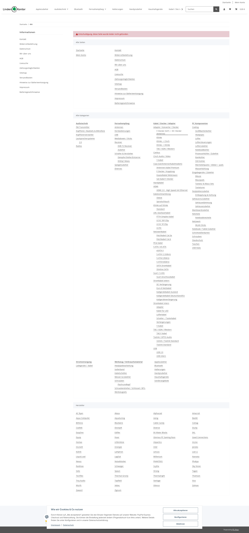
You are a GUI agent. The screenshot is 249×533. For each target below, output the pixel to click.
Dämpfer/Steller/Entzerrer (129, 157)
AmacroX (196, 413)
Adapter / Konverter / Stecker (166, 127)
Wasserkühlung (202, 168)
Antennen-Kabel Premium (168, 167)
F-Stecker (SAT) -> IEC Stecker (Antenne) (169, 132)
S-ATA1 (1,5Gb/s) (164, 254)
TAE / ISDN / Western (166, 148)
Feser (117, 437)
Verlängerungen (164, 322)
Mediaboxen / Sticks (123, 138)
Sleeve (159, 197)
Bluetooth (158, 365)
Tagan (195, 471)
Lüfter (197, 138)
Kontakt (118, 50)
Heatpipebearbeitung (124, 365)
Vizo (194, 480)
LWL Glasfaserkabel (161, 213)
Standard (161, 209)
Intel (155, 447)
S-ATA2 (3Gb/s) (163, 258)
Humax (79, 442)
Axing (155, 418)
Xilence (156, 485)
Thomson (196, 476)
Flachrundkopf (124, 384)
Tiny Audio (80, 480)
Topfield (118, 480)
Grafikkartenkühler (203, 131)
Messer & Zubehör (123, 377)
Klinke (159, 137)
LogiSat (118, 456)
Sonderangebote (161, 380)
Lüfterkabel (161, 314)
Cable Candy (158, 423)
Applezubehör (160, 362)
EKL (193, 432)
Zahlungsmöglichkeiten (125, 79)
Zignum (118, 490)
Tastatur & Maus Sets (204, 183)
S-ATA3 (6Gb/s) (163, 262)
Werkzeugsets (121, 392)
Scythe (156, 466)
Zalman (195, 485)
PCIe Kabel (158, 243)
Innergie (118, 447)
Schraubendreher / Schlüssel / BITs (130, 388)
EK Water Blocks (160, 432)
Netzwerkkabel (159, 231)
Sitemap (118, 84)
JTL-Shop (235, 530)
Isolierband (120, 369)
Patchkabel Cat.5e (164, 235)
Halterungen (159, 369)
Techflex (79, 476)
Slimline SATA (162, 269)
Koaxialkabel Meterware (167, 175)
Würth (78, 485)
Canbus (156, 152)
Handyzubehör (160, 373)
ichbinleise (119, 442)
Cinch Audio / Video (161, 156)
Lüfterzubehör (201, 146)
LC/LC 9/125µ (162, 224)
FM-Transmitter (82, 127)
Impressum (55, 525)
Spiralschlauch (163, 201)
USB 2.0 (160, 352)
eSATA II (160, 250)
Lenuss (156, 451)
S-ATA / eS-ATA (159, 246)
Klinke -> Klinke (163, 145)
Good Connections (200, 437)
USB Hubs (196, 247)
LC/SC (159, 228)
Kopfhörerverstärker (85, 134)
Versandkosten (121, 88)
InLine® (79, 447)
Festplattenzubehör (200, 191)
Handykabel (158, 182)
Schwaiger (119, 466)
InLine (195, 442)
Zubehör (121, 150)
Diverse (156, 427)
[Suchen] (216, 9)
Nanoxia (195, 456)
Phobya (195, 461)
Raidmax (80, 466)
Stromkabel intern (161, 303)
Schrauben (197, 236)
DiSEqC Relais (124, 161)
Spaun (117, 471)
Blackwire (119, 423)
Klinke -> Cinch (163, 141)
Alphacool (157, 413)
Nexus (78, 461)
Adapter (160, 307)
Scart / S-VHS (159, 273)
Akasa (117, 413)
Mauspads (199, 180)
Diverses (118, 168)
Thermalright (159, 476)
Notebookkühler (202, 150)
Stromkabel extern (161, 280)
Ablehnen (180, 524)
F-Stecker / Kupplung (166, 171)
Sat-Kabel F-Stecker (165, 179)
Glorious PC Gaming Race (164, 437)
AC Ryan (79, 413)
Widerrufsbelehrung (123, 55)
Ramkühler (200, 157)
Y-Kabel (160, 160)
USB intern (161, 356)
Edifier (117, 432)
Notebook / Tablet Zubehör (204, 229)
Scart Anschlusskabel (166, 277)
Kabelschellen (121, 373)
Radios (79, 146)
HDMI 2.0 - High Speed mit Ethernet (172, 190)
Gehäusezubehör (202, 206)
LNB (116, 134)
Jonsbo (195, 447)
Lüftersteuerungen (203, 142)
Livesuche (119, 74)
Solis (78, 471)
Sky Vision (196, 466)
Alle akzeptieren (180, 510)
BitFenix (79, 423)
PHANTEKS (158, 461)
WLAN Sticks (200, 225)
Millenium (157, 456)
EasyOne (80, 432)
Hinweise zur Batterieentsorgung (129, 93)
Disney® (118, 427)
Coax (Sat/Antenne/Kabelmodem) (167, 164)
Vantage (156, 480)
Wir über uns (120, 64)
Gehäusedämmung (203, 202)
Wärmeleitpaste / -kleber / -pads (209, 165)
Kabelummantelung (162, 194)
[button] (224, 9)
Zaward (79, 490)
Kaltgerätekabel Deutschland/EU (171, 295)
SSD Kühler (200, 161)
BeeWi (195, 418)
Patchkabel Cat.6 (164, 239)
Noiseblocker (120, 461)
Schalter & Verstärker (124, 153)
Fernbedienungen (122, 131)
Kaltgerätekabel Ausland (167, 292)
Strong (156, 471)
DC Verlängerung (164, 284)
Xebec (117, 485)
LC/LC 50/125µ (163, 220)
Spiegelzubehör (121, 165)
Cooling (195, 127)
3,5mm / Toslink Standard (168, 341)
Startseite (226, 2)
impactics (157, 442)
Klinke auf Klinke (160, 205)
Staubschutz (197, 240)
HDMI (155, 186)
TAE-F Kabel (162, 333)
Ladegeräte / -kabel (84, 365)
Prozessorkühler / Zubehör (206, 153)
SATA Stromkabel (164, 265)
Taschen (195, 244)
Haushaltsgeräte (161, 377)
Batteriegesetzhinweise (125, 103)
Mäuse (198, 176)
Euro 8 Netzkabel (164, 288)
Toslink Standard (164, 344)
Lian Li (195, 451)
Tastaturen (200, 187)
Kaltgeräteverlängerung (167, 299)
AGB (116, 69)
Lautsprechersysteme (85, 138)
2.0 (80, 142)
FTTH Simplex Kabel (165, 216)
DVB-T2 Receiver (125, 146)
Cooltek (79, 427)
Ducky (194, 427)
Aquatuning (120, 418)
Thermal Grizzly (121, 476)
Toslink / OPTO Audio (162, 337)
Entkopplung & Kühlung (205, 195)
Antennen (119, 127)
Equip (78, 437)
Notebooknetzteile (203, 217)
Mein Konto (240, 2)
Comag (195, 423)
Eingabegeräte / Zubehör (203, 172)
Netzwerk (196, 221)
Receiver (118, 142)
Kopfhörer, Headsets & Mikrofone (90, 131)
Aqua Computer (83, 418)
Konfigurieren (180, 517)
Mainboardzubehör (200, 210)
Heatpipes (199, 134)
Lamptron (119, 451)
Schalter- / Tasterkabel (166, 318)
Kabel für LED (162, 311)
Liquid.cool (80, 456)
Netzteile (196, 214)
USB (155, 348)
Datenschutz (68, 525)
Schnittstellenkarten (201, 232)
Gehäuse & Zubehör (201, 199)
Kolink (78, 451)
